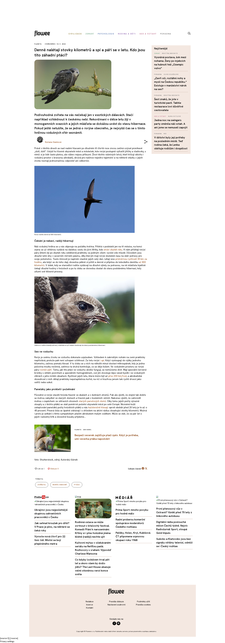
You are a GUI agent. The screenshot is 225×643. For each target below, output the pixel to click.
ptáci (77, 485)
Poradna (158, 74)
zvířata (42, 485)
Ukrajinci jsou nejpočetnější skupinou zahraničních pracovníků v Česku (51, 513)
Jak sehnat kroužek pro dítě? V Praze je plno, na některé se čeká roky (52, 526)
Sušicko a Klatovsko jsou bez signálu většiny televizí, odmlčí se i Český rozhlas (174, 542)
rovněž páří (46, 369)
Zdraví (157, 53)
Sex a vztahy (160, 116)
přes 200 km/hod (117, 375)
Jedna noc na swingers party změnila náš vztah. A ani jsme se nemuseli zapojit (170, 123)
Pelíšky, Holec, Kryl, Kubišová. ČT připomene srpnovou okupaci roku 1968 (133, 536)
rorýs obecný (60, 485)
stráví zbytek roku (113, 249)
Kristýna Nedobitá (170, 53)
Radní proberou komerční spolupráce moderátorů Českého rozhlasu (130, 523)
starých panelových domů (92, 401)
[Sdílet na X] (146, 468)
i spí (102, 360)
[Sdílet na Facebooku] (143, 469)
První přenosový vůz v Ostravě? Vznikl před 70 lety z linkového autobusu (174, 512)
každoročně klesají (98, 407)
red (165, 133)
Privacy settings (7, 641)
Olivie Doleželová (171, 74)
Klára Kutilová (174, 116)
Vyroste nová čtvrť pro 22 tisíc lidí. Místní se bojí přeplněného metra (49, 540)
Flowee (43, 34)
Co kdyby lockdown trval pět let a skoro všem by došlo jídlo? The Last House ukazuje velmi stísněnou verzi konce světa (93, 567)
